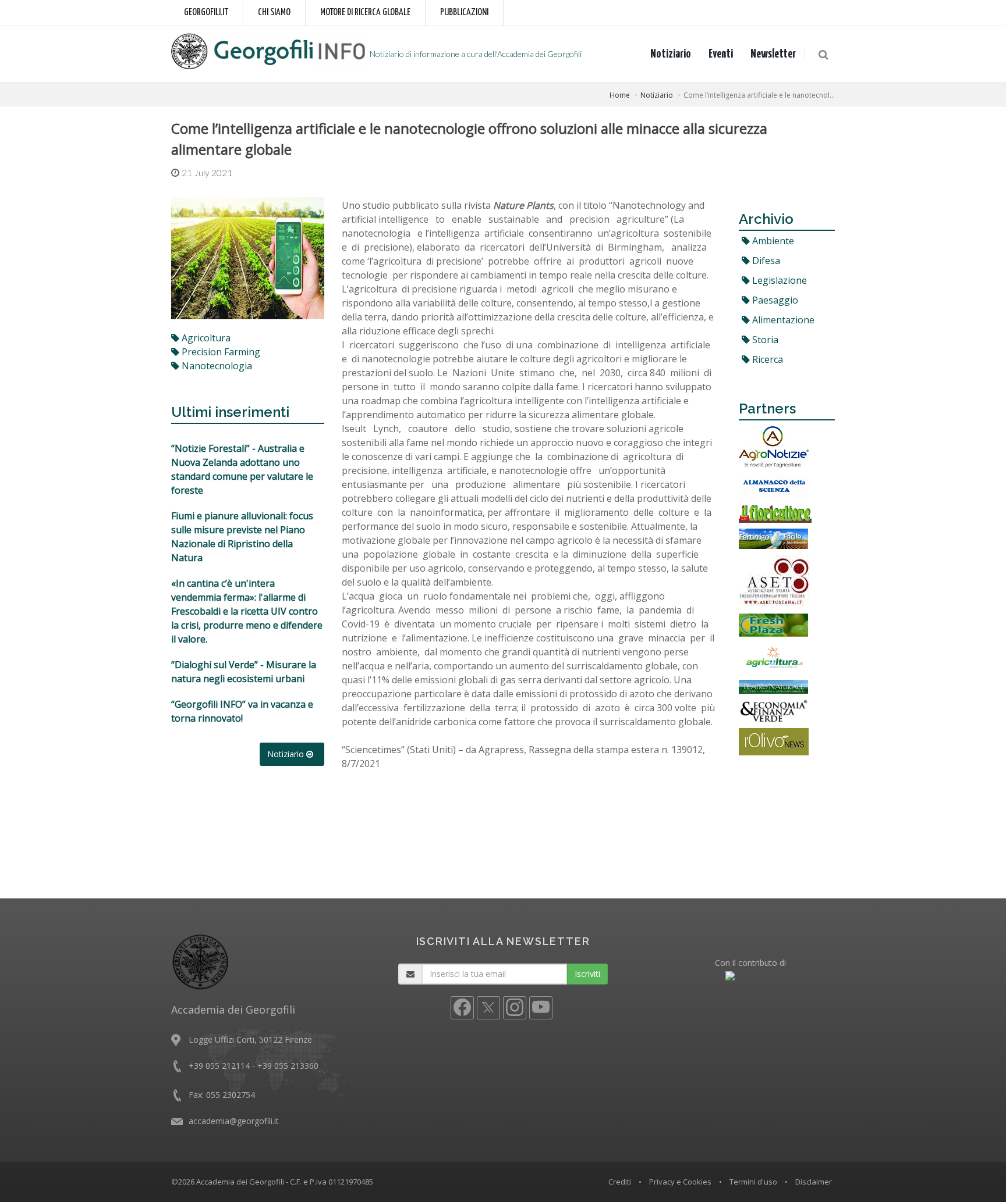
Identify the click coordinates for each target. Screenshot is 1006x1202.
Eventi (721, 54)
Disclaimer (813, 1181)
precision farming (219, 351)
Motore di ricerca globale (365, 12)
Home (620, 95)
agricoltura (205, 337)
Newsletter (773, 54)
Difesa (765, 260)
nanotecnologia (215, 365)
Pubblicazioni (464, 12)
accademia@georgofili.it (234, 1120)
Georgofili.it (206, 12)
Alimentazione (782, 319)
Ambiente (772, 240)
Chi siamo (274, 12)
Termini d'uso (753, 1181)
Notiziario (670, 54)
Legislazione (778, 280)
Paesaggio (774, 300)
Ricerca (766, 359)
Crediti (619, 1181)
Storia (764, 339)
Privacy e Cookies (680, 1181)
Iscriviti (587, 973)
